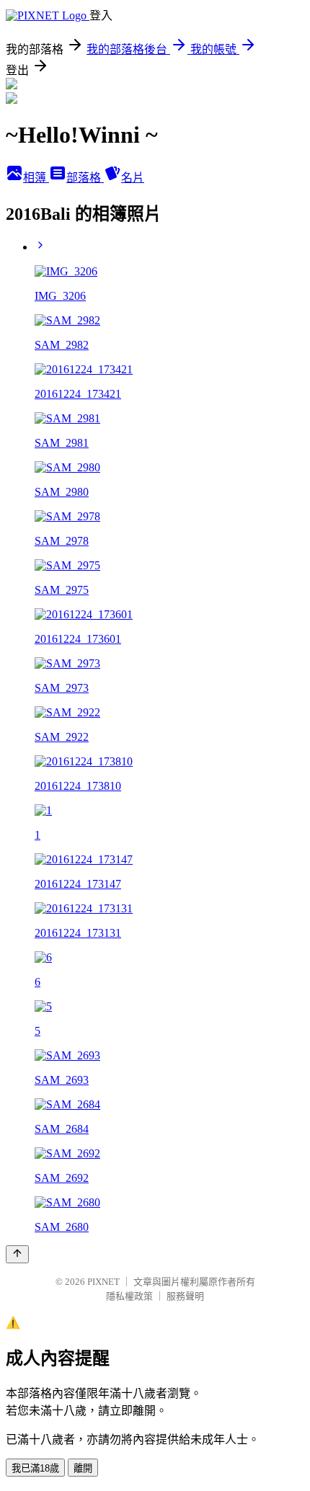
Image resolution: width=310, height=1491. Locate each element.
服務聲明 (185, 1296)
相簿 (36, 178)
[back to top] (17, 1254)
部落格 (85, 178)
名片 (132, 178)
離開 (83, 1468)
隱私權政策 (129, 1296)
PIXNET (103, 1281)
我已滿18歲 (35, 1468)
